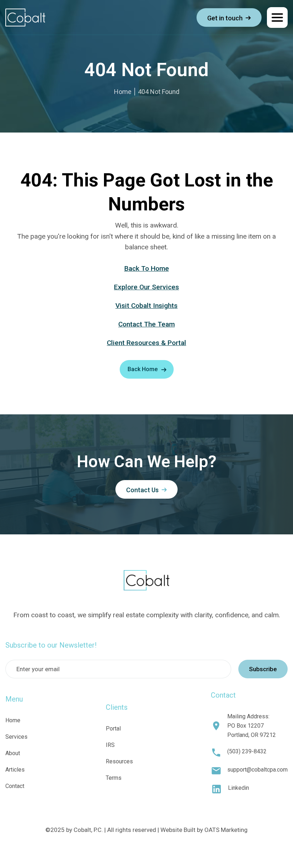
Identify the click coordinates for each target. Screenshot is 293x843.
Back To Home (146, 268)
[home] (25, 17)
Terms (113, 777)
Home (122, 91)
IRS (110, 745)
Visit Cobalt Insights (146, 305)
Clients (117, 707)
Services (16, 736)
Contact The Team (146, 324)
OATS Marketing (226, 829)
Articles (15, 769)
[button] (277, 17)
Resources (119, 761)
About (12, 753)
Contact (14, 786)
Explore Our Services (146, 287)
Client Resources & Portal (146, 343)
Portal (113, 728)
